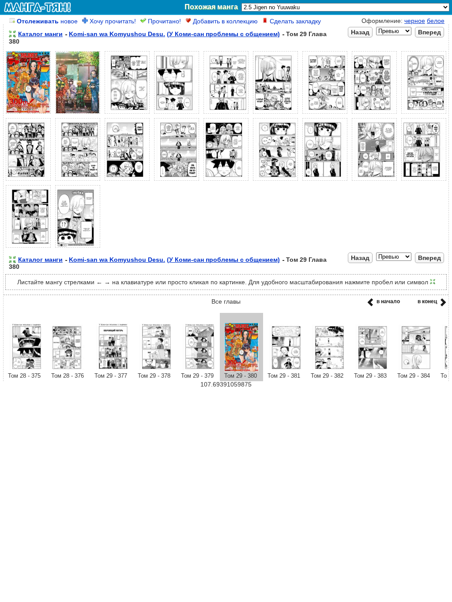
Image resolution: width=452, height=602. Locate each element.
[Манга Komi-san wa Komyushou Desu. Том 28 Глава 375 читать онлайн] (25, 369)
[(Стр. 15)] (275, 180)
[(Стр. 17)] (374, 180)
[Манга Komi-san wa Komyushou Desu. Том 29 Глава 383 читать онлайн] (371, 369)
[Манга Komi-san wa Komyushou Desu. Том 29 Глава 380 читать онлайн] (241, 369)
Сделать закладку (294, 21)
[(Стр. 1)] (28, 113)
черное (414, 20)
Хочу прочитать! (112, 21)
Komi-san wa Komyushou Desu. (117, 33)
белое (435, 20)
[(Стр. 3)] (127, 113)
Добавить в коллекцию (224, 21)
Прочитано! (163, 21)
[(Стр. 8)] (374, 113)
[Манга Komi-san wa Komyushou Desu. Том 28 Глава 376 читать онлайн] (68, 369)
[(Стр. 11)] (77, 180)
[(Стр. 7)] (325, 113)
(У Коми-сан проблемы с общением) (223, 33)
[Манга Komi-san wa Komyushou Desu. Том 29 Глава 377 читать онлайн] (111, 369)
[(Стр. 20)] (77, 247)
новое (47, 21)
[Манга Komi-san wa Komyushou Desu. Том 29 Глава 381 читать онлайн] (284, 369)
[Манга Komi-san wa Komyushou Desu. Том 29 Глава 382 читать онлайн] (328, 369)
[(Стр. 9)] (423, 113)
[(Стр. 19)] (28, 247)
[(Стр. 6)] (275, 113)
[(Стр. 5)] (226, 113)
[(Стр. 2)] (77, 113)
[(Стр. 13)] (176, 180)
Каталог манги (40, 33)
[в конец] (441, 305)
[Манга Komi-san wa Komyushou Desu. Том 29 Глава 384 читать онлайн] (414, 369)
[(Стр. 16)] (325, 180)
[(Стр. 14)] (226, 180)
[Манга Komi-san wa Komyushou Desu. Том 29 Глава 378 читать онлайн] (155, 369)
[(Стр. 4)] (176, 113)
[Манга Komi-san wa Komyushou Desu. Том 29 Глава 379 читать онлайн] (198, 369)
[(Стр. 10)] (28, 180)
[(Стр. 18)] (423, 180)
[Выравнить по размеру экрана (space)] (12, 33)
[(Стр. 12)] (127, 180)
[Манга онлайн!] (37, 7)
